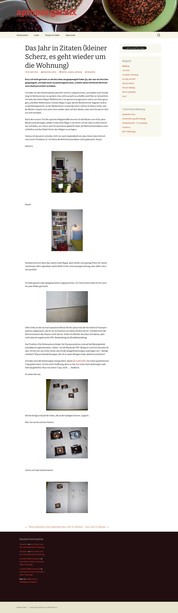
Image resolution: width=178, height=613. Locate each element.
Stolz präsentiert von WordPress (43, 607)
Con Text (125, 70)
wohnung (78, 72)
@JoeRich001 (79, 360)
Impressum (70, 35)
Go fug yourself (128, 79)
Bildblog (125, 66)
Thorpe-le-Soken (52, 35)
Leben (53, 72)
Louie (36, 35)
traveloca (126, 127)
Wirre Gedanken (129, 92)
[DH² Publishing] (128, 131)
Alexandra (91, 72)
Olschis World (128, 83)
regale (70, 72)
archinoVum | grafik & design (134, 118)
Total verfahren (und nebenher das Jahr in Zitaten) (54, 526)
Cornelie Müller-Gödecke (29, 558)
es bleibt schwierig (130, 74)
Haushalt (46, 72)
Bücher (64, 72)
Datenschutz (22, 35)
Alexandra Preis (128, 114)
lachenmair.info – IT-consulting (134, 123)
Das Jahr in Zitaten (97, 526)
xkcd (124, 96)
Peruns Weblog (128, 87)
